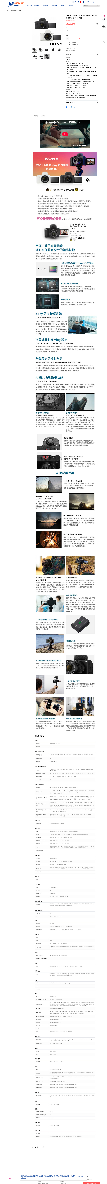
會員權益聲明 (63, 1183)
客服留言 (62, 1181)
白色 (73, 30)
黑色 (68, 30)
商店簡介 (40, 1181)
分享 (68, 107)
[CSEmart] (16, 4)
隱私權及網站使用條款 (43, 1183)
